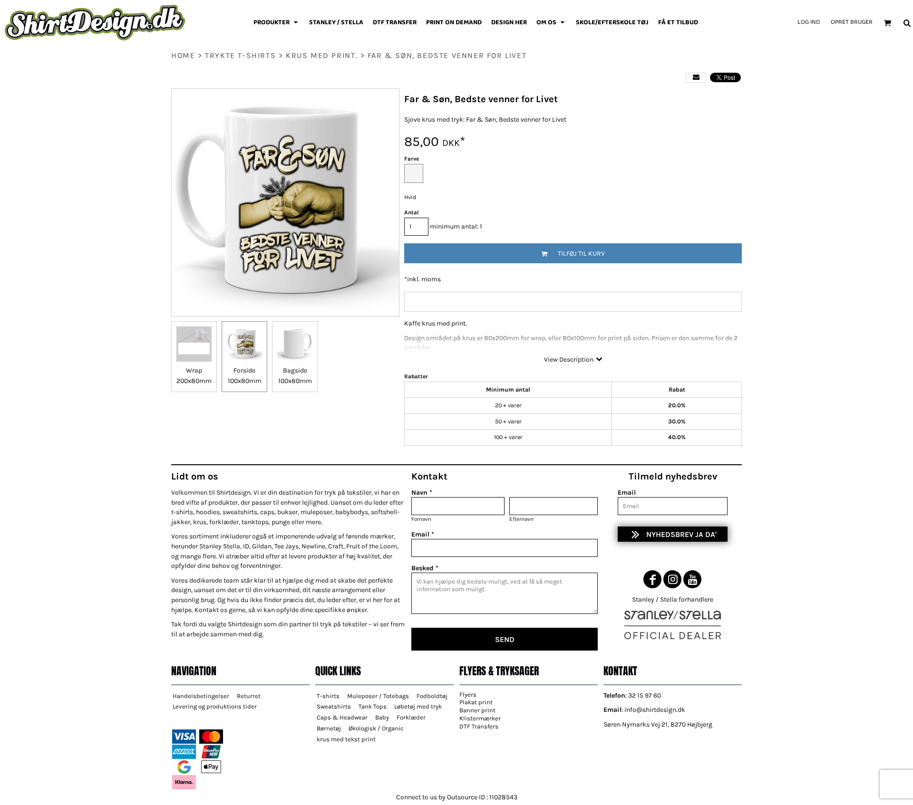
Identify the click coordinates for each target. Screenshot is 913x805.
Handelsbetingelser (201, 696)
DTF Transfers (478, 726)
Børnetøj (329, 728)
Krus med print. (322, 55)
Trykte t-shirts (240, 55)
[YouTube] (692, 579)
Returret (249, 696)
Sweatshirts (334, 706)
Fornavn (421, 519)
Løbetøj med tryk (418, 706)
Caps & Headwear (342, 717)
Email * (422, 534)
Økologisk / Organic (376, 728)
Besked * (424, 568)
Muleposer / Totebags (378, 696)
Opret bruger (852, 22)
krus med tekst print (346, 739)
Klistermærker (480, 718)
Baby (382, 717)
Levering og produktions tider (215, 706)
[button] (276, 23)
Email (627, 493)
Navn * (421, 493)
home (183, 55)
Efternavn (521, 519)
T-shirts (328, 696)
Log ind (808, 22)
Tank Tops (373, 706)
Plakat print (476, 702)
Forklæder (411, 717)
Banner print (477, 710)
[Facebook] (652, 579)
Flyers (467, 694)
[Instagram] (672, 579)
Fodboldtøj (432, 696)
